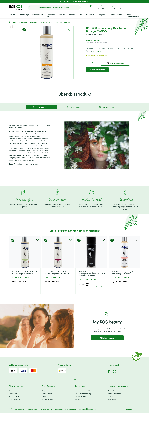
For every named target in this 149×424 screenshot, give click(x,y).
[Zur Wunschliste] (37, 240)
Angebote (45, 391)
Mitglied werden (107, 338)
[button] (69, 30)
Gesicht (12, 391)
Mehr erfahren (96, 51)
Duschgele (33, 22)
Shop (14, 22)
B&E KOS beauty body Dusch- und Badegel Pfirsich (125, 272)
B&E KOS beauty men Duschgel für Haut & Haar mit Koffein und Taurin (92, 273)
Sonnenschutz (14, 393)
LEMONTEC (92, 409)
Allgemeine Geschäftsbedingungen (88, 391)
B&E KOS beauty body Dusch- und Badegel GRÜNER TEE (25, 272)
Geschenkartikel (48, 393)
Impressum (79, 399)
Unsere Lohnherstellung (116, 391)
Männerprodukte (48, 399)
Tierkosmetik (46, 396)
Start (9, 22)
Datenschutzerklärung (83, 393)
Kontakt (110, 396)
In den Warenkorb (97, 69)
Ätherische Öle (14, 399)
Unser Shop (112, 399)
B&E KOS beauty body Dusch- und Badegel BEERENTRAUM (58, 272)
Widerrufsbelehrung (82, 396)
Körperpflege (23, 22)
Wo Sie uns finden (114, 393)
